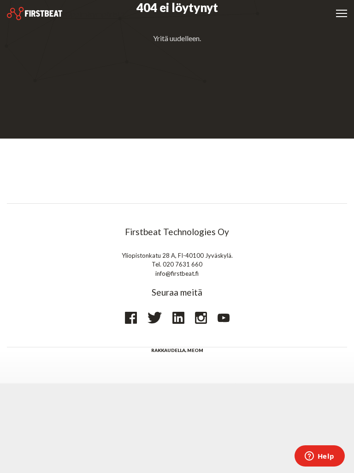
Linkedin (178, 318)
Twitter (155, 318)
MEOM (195, 350)
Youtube (224, 318)
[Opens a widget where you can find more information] (319, 456)
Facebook (131, 318)
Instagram (201, 318)
